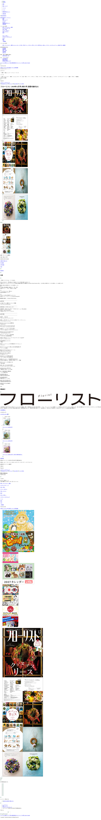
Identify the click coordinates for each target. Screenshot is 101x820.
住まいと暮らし (5, 35)
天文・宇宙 (5, 29)
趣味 (3, 39)
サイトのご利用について (5, 62)
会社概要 (4, 48)
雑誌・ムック (5, 19)
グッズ (17, 72)
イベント (13, 72)
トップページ (5, 804)
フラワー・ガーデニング (7, 36)
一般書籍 (4, 41)
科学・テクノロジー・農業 (8, 27)
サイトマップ (19, 62)
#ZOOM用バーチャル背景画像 (12, 67)
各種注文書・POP (6, 55)
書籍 (3, 18)
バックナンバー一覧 (4, 414)
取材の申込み (5, 59)
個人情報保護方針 (13, 62)
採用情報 (4, 51)
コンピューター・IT (6, 28)
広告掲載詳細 (5, 58)
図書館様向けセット (6, 23)
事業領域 (4, 49)
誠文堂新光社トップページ (5, 17)
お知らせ (4, 52)
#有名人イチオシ (3, 67)
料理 (3, 32)
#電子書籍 (2, 264)
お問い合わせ (24, 62)
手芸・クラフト (5, 31)
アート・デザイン (6, 30)
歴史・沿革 (5, 50)
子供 (3, 40)
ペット (56, 45)
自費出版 (4, 24)
